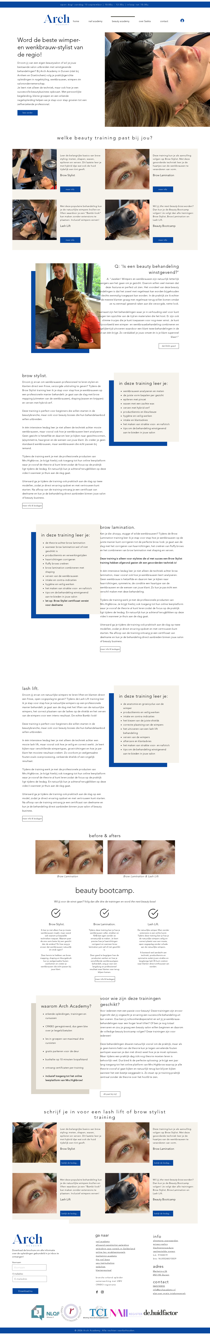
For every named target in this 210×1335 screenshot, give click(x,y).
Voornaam (16, 1262)
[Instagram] (102, 1292)
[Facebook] (97, 1292)
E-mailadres (18, 1274)
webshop (101, 1266)
